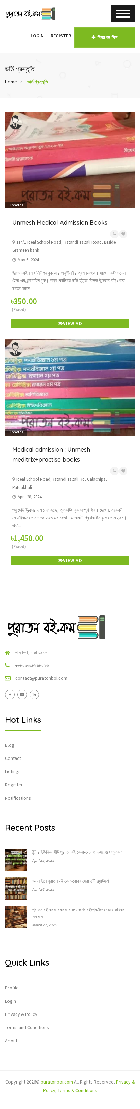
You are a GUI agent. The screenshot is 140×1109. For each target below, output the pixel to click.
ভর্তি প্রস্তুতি (37, 82)
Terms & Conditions (77, 1090)
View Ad (72, 323)
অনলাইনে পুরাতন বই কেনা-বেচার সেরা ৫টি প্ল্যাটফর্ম (70, 881)
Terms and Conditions (27, 1027)
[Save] (123, 234)
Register (61, 36)
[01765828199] (114, 234)
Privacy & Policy (21, 1014)
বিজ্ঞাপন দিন (108, 37)
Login (37, 36)
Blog (9, 745)
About (11, 1041)
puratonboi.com (57, 1082)
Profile (12, 988)
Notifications (18, 798)
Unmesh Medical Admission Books (59, 222)
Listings (13, 771)
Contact (13, 758)
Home (11, 82)
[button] (23, 36)
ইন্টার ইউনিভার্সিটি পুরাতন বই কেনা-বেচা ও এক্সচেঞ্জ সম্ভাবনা (77, 852)
